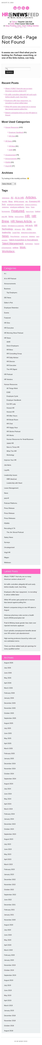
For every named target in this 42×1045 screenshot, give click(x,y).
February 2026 (9, 693)
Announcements (11, 158)
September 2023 (10, 834)
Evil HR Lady (11, 404)
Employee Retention (11, 308)
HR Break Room (12, 420)
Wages (6, 557)
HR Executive (9, 328)
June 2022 (8, 900)
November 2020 (10, 920)
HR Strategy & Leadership (16, 226)
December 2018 (10, 1015)
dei (26, 201)
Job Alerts (7, 465)
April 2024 (7, 804)
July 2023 (7, 844)
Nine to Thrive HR (13, 447)
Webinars (7, 562)
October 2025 (9, 713)
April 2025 (7, 743)
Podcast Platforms (10, 503)
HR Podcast (8, 374)
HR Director (11, 361)
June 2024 (8, 794)
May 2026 (7, 678)
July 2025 (7, 728)
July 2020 (7, 930)
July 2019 (7, 985)
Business (7, 289)
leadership (6, 232)
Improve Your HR (10, 460)
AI (12, 197)
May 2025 (7, 738)
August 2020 (8, 925)
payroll (6, 498)
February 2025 (9, 753)
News (5, 236)
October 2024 (9, 774)
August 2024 (8, 784)
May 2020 (7, 940)
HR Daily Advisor (12, 357)
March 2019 (8, 1005)
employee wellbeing (17, 207)
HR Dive (7, 323)
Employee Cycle (12, 396)
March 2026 (8, 688)
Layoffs (6, 470)
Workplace (8, 251)
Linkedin (15, 8)
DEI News (7, 297)
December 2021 (10, 905)
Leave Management (11, 488)
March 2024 (8, 809)
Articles (31, 197)
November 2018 (10, 1020)
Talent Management (12, 243)
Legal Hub (16, 232)
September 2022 (10, 894)
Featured (17, 211)
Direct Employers (13, 346)
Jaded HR (10, 443)
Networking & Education (28, 232)
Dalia (12, 24)
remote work (24, 236)
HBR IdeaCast (12, 479)
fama (27, 207)
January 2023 (9, 874)
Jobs (29, 229)
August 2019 (8, 980)
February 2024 (9, 814)
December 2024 (10, 763)
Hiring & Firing (19, 217)
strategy (32, 236)
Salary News (8, 537)
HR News (8, 141)
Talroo (14, 22)
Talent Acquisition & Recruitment (23, 240)
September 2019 (10, 975)
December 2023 (10, 824)
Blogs (10, 201)
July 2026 (7, 668)
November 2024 (10, 768)
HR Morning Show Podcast (13, 333)
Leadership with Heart (14, 483)
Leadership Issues (10, 475)
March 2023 (8, 864)
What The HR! (12, 451)
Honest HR (10, 408)
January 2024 (9, 819)
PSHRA (7, 162)
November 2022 (10, 884)
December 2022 (10, 879)
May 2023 (7, 854)
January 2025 (9, 758)
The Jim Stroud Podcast (15, 532)
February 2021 (9, 910)
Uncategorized (10, 155)
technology (29, 244)
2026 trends (5, 198)
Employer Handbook (16, 132)
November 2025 (10, 708)
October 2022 (9, 889)
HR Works (10, 435)
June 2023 (8, 849)
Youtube (19, 8)
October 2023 (9, 829)
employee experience (31, 204)
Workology (10, 455)
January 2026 (9, 698)
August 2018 (8, 1031)
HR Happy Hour (12, 427)
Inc (23, 229)
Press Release (14, 236)
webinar (15, 248)
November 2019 (10, 965)
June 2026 (8, 673)
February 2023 (9, 869)
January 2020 (9, 960)
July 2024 (7, 789)
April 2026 (7, 683)
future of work (30, 211)
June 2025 (8, 733)
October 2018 (9, 1026)
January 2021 (9, 915)
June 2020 (8, 935)
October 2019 (9, 970)
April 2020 (7, 945)
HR (27, 216)
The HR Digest (12, 369)
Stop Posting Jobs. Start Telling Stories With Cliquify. (22, 27)
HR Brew (12, 146)
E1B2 (8, 392)
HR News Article (21, 221)
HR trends (18, 229)
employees (5, 207)
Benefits (4, 201)
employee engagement (15, 204)
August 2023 (8, 839)
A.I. (5, 273)
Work (22, 247)
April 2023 (7, 859)
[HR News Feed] (21, 18)
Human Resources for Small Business (20, 439)
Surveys (7, 542)
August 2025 (8, 723)
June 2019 (8, 990)
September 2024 (10, 779)
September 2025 (10, 718)
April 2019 (7, 1000)
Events (6, 313)
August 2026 (8, 663)
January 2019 (9, 1010)
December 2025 (10, 703)
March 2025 (8, 748)
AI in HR (19, 197)
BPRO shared (19, 201)
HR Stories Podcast (13, 431)
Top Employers (12, 292)
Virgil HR (8, 166)
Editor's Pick (8, 303)
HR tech (28, 225)
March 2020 (8, 950)
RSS (23, 8)
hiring (11, 216)
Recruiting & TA (9, 528)
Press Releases (9, 518)
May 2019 (7, 995)
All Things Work (12, 388)
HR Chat (12, 136)
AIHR (11, 150)
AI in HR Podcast (10, 278)
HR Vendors (8, 379)
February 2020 (9, 955)
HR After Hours (12, 416)
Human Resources (11, 127)
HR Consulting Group (14, 353)
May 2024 (7, 799)
